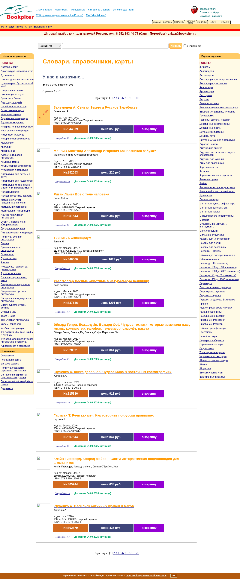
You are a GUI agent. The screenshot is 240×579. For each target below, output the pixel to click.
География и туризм (12, 90)
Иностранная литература (15, 130)
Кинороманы (8, 150)
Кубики (203, 183)
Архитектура (207, 91)
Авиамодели (207, 71)
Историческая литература (15, 138)
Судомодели (207, 348)
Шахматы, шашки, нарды (214, 360)
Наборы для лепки (210, 242)
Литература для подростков (17, 180)
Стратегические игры (211, 344)
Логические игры (209, 199)
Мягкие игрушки (209, 230)
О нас (28, 26)
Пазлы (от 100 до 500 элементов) (218, 267)
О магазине (7, 355)
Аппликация (206, 87)
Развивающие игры (210, 311)
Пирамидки (206, 283)
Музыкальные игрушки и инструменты (213, 225)
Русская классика (11, 273)
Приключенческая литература (11, 249)
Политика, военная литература (11, 238)
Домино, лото (207, 135)
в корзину (149, 129)
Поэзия (5, 243)
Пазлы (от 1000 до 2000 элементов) (220, 271)
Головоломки (207, 115)
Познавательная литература (17, 232)
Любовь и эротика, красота (16, 195)
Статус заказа (44, 9)
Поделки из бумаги (210, 295)
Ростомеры (206, 332)
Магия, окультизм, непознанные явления (13, 201)
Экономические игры (211, 372)
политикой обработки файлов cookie (146, 575)
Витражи (204, 99)
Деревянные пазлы (210, 127)
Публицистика (8, 258)
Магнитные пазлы (210, 211)
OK (173, 575)
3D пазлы (205, 67)
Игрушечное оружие (211, 148)
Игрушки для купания (212, 159)
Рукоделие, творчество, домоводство (14, 268)
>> (137, 98)
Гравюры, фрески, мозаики (215, 119)
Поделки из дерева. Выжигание (217, 299)
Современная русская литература (13, 292)
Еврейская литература (13, 106)
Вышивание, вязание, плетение (217, 111)
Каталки (204, 171)
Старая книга (8, 311)
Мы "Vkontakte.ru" (96, 15)
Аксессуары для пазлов (213, 83)
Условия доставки (123, 9)
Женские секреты (11, 114)
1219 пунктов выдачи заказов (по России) (59, 15)
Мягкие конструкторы (212, 234)
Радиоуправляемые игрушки (216, 307)
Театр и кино (8, 315)
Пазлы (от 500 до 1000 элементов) (219, 279)
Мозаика (204, 219)
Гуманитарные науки (12, 94)
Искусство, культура (12, 134)
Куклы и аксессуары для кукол (217, 187)
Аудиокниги (7, 75)
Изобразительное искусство (17, 126)
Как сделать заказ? (99, 9)
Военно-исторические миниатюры (219, 107)
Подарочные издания (13, 228)
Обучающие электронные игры (217, 255)
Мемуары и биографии (13, 206)
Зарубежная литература (14, 118)
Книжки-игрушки (209, 179)
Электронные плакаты (212, 376)
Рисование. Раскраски (212, 319)
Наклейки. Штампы (210, 251)
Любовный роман (10, 191)
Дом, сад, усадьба (11, 102)
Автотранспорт (9, 67)
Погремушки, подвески (212, 291)
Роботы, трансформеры (213, 328)
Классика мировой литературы (11, 156)
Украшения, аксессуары (213, 356)
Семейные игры (208, 336)
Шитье (203, 364)
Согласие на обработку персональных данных (14, 376)
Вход (20, 26)
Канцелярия (7, 142)
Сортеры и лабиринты (212, 340)
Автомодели (207, 75)
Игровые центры (209, 144)
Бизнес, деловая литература (17, 79)
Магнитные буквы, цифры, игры (217, 203)
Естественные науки (12, 110)
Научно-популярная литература (12, 216)
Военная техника (209, 103)
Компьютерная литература (16, 165)
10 (133, 98)
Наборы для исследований (215, 238)
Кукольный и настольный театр (217, 191)
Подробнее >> (62, 138)
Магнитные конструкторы (214, 207)
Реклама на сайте (11, 359)
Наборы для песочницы (213, 247)
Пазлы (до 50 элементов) (214, 263)
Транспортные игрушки (212, 352)
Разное (5, 262)
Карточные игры (209, 167)
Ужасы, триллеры (11, 324)
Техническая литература (15, 319)
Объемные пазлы (209, 259)
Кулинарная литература (14, 169)
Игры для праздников (212, 163)
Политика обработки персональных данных (13, 369)
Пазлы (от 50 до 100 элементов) (218, 275)
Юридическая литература (15, 345)
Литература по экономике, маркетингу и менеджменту (16, 186)
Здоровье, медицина (12, 122)
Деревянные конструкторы (215, 123)
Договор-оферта (10, 363)
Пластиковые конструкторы (215, 287)
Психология (7, 254)
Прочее (204, 303)
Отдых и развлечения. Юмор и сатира (13, 223)
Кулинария (206, 195)
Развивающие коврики (212, 315)
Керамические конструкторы (216, 175)
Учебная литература (12, 328)
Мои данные (78, 9)
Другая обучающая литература (217, 140)
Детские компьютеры (212, 131)
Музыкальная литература (15, 210)
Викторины (206, 95)
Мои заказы (61, 9)
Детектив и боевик (11, 98)
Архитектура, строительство (17, 71)
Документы (7, 388)
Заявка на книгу (43, 26)
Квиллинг (6, 146)
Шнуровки (205, 368)
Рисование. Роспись (211, 324)
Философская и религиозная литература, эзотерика (17, 340)
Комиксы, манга (10, 161)
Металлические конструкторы (216, 215)
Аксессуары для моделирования (218, 79)
